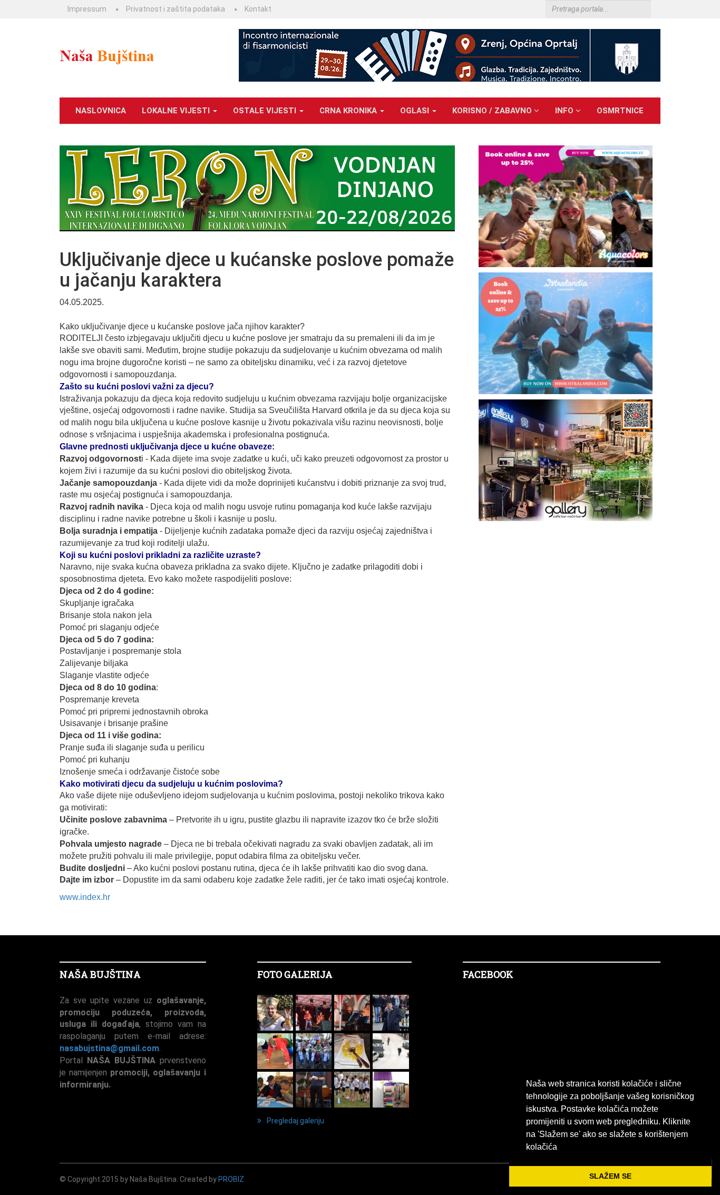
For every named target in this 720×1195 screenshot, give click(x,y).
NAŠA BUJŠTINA (100, 974)
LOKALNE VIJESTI (177, 110)
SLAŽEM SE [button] (610, 1176)
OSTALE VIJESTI (265, 110)
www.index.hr (85, 897)
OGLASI (415, 110)
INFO (565, 110)
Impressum (86, 9)
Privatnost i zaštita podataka (175, 9)
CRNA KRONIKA (349, 110)
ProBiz (231, 1179)
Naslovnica (100, 110)
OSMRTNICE (620, 110)
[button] (560, 1147)
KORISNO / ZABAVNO (493, 110)
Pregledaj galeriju (295, 1120)
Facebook (488, 974)
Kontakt (258, 9)
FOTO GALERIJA (295, 974)
